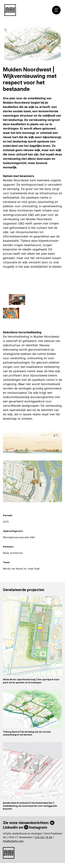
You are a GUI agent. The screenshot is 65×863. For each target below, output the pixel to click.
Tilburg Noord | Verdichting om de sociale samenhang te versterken (27, 733)
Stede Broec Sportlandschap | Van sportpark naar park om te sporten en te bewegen (31, 681)
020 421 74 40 (43, 837)
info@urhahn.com (13, 840)
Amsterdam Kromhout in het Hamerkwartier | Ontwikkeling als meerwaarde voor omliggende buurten (30, 805)
